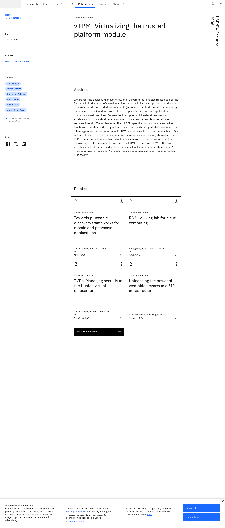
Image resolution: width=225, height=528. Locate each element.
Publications (14, 17)
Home (8, 14)
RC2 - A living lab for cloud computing (152, 220)
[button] (222, 501)
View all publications (88, 331)
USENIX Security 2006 (215, 31)
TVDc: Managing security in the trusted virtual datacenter (98, 285)
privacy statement (75, 520)
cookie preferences (76, 511)
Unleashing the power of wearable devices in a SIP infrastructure (152, 285)
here (149, 514)
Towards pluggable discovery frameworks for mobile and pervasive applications (96, 225)
